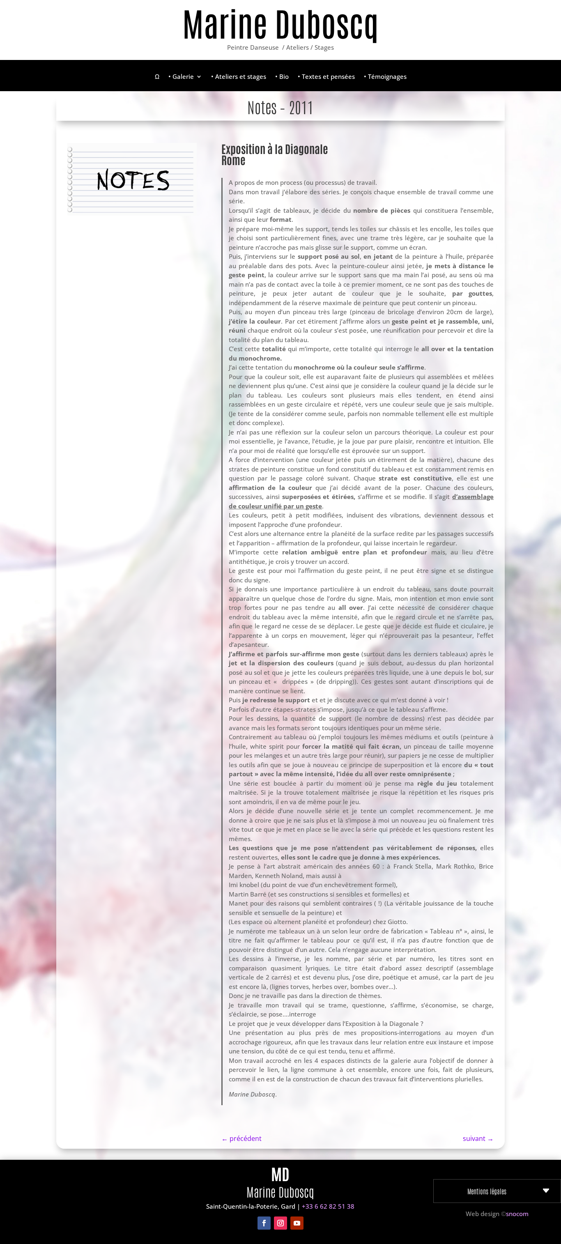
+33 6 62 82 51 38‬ (328, 1206)
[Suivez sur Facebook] (264, 1223)
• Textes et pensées (326, 77)
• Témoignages (385, 77)
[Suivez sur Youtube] (296, 1223)
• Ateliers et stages (238, 77)
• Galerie (181, 77)
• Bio (282, 77)
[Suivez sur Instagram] (280, 1223)
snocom (517, 1214)
